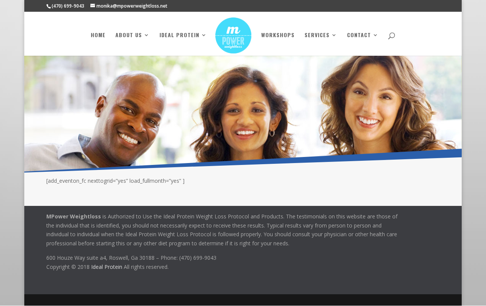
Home (98, 35)
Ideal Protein (179, 35)
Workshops (278, 35)
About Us (128, 35)
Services (317, 35)
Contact (359, 35)
